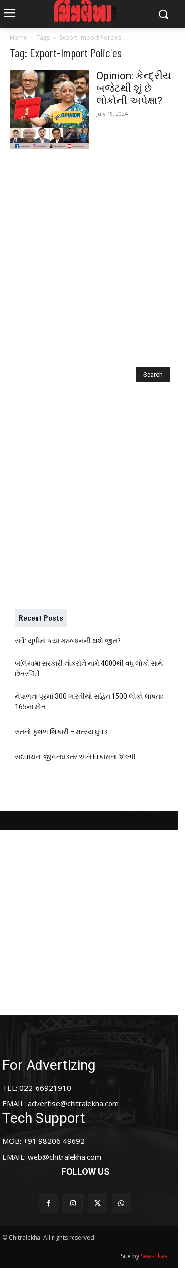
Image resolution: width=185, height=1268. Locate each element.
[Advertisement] (92, 247)
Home (18, 38)
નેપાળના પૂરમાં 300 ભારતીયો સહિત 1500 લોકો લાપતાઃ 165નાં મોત (89, 701)
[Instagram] (72, 1203)
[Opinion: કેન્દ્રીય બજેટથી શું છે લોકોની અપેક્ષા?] (49, 109)
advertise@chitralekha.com (73, 1103)
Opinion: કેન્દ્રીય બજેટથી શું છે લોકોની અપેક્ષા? (133, 88)
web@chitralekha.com (64, 1157)
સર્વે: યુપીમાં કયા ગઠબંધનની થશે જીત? (68, 641)
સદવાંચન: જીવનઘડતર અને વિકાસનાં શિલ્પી (75, 757)
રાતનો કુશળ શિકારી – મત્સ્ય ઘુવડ (61, 732)
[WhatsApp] (121, 1203)
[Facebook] (48, 1203)
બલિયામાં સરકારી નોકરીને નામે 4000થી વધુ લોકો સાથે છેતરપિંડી (89, 668)
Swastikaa (154, 1256)
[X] (97, 1203)
